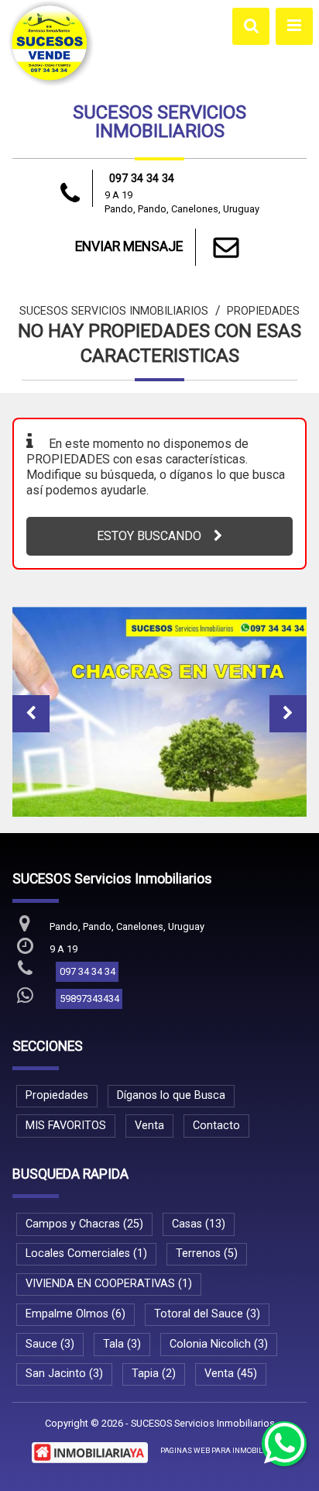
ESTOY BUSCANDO (149, 536)
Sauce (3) (50, 1344)
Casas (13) (198, 1224)
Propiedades (263, 311)
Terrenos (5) (207, 1253)
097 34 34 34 (141, 178)
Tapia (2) (154, 1373)
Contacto (216, 1125)
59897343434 (89, 998)
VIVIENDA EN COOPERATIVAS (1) (109, 1283)
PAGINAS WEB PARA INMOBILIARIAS (223, 1450)
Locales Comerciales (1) (86, 1253)
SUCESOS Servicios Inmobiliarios (113, 311)
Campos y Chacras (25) (84, 1224)
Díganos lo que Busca (171, 1095)
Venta (149, 1125)
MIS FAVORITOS (66, 1125)
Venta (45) (230, 1373)
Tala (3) (122, 1344)
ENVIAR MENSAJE (129, 246)
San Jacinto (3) (64, 1373)
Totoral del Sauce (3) (207, 1314)
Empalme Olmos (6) (75, 1314)
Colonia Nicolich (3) (219, 1344)
